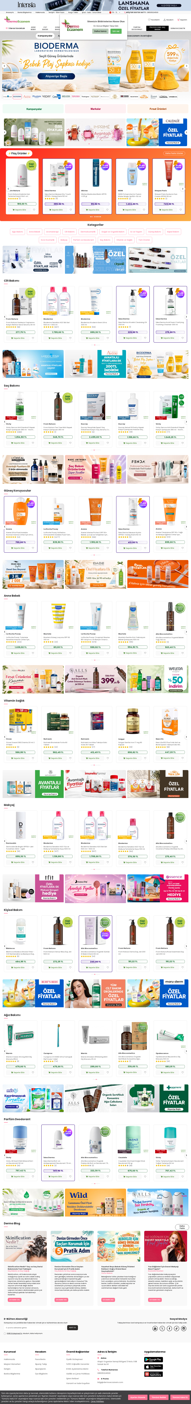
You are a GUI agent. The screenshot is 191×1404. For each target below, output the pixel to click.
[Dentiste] (157, 1099)
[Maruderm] (157, 994)
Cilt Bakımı (45, 28)
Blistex (48, 191)
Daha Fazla (182, 1228)
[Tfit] (33, 890)
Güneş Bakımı (58, 28)
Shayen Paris (124, 191)
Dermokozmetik (178, 28)
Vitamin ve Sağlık (124, 240)
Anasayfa (10, 12)
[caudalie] (34, 132)
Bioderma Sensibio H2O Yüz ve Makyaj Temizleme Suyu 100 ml (94, 849)
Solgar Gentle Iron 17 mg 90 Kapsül (93, 744)
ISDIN (83, 191)
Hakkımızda (40, 12)
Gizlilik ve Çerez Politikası (78, 1374)
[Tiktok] (176, 1331)
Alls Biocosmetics (164, 425)
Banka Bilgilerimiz (25, 12)
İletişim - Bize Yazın (56, 12)
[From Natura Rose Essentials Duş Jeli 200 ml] (132, 931)
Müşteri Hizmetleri (12, 1365)
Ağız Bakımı (17, 232)
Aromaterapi (52, 232)
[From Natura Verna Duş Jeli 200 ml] (95, 931)
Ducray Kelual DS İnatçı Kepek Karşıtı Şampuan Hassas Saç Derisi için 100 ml (93, 429)
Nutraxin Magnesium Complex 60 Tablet (170, 744)
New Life (122, 740)
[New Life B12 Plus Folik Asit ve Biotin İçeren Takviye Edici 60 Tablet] (132, 722)
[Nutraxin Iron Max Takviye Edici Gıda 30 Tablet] (58, 722)
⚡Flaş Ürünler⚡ (19, 154)
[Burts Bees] (33, 994)
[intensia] (95, 5)
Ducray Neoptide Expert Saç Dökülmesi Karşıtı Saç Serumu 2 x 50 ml (57, 429)
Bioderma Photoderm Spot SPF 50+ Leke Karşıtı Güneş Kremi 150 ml (170, 534)
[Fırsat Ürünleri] (157, 109)
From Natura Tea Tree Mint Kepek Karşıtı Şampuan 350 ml (20, 429)
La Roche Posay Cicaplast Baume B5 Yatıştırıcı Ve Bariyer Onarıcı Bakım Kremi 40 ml (58, 639)
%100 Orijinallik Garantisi (77, 1365)
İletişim (7, 1369)
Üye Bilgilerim (41, 1374)
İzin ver (116, 31)
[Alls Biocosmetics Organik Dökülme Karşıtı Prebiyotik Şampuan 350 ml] (170, 407)
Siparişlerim (40, 1369)
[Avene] (95, 66)
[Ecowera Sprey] (156, 132)
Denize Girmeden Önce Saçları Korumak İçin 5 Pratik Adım (69, 1268)
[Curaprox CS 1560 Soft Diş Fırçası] (170, 1036)
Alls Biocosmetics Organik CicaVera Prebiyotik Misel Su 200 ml (132, 849)
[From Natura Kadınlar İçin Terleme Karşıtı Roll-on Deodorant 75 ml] (170, 1140)
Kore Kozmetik (47, 240)
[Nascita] (95, 890)
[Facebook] (169, 1331)
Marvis (47, 1054)
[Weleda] (157, 680)
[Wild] (95, 1203)
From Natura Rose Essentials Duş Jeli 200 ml (132, 954)
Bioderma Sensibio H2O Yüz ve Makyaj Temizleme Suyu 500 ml (19, 849)
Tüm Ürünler (144, 240)
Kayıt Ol (72, 1328)
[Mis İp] (33, 1099)
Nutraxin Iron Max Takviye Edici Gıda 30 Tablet (57, 744)
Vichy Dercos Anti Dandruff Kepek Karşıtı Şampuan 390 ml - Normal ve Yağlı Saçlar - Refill (132, 429)
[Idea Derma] (33, 261)
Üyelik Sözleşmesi (74, 1360)
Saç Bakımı (105, 240)
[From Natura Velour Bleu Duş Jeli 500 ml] (20, 931)
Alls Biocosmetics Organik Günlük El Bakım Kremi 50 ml (58, 954)
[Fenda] (157, 470)
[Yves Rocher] (95, 994)
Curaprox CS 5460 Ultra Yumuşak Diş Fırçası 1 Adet (20, 1059)
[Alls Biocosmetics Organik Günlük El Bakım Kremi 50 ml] (58, 931)
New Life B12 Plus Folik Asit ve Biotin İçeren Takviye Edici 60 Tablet (130, 744)
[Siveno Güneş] (95, 132)
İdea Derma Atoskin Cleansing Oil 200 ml (95, 324)
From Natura (12, 425)
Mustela (10, 635)
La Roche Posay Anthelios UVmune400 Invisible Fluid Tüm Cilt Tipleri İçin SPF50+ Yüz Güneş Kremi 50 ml (20, 534)
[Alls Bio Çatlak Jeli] (95, 680)
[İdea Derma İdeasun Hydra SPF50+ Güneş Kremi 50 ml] (95, 512)
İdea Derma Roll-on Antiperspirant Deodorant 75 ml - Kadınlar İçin (20, 1163)
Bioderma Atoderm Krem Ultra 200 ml (56, 324)
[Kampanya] (33, 109)
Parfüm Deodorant (137, 28)
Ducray (158, 191)
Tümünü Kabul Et (180, 1397)
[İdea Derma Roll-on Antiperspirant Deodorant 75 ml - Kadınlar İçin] (20, 1140)
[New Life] (157, 785)
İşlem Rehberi (72, 1379)
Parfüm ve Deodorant (83, 240)
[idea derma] (157, 575)
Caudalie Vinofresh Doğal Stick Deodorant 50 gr (94, 1163)
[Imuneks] (95, 785)
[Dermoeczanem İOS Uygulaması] (158, 1367)
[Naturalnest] (33, 785)
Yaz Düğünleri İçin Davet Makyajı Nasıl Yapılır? (163, 1268)
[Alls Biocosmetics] (95, 261)
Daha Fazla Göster (174, 154)
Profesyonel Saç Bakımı (157, 28)
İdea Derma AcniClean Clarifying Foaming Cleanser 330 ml (132, 324)
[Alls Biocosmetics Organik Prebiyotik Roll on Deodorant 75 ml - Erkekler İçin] (58, 1140)
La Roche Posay (13, 530)
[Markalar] (95, 109)
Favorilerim (40, 1360)
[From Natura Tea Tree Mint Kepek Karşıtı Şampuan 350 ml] (20, 407)
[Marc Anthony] (95, 470)
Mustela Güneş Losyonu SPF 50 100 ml (19, 639)
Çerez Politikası (97, 1401)
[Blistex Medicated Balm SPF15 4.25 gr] (59, 174)
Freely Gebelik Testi (164, 953)
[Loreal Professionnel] (33, 470)
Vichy (120, 425)
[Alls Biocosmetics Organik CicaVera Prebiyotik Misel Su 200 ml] (132, 826)
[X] (162, 1331)
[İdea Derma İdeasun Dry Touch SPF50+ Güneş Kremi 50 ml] (22, 174)
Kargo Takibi (73, 12)
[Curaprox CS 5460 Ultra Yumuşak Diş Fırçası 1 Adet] (20, 1036)
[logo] (17, 20)
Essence (159, 844)
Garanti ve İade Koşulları (78, 1384)
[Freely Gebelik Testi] (170, 931)
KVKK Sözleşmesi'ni (14, 1334)
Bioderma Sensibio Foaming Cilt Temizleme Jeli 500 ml (169, 324)
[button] (4, 66)
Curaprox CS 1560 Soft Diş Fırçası (170, 1058)
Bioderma (10, 320)
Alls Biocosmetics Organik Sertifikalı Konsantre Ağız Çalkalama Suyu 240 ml (92, 1059)
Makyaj (64, 240)
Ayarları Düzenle (137, 1397)
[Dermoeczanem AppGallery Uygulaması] (158, 1375)
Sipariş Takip (41, 1365)
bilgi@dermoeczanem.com (110, 1383)
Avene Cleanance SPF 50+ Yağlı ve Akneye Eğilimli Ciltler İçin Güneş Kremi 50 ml (131, 534)
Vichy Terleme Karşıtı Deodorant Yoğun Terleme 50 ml (132, 1163)
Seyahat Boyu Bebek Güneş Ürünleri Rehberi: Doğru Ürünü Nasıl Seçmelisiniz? (118, 1269)
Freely (159, 949)
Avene (46, 530)
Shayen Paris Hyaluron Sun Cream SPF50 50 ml (129, 196)
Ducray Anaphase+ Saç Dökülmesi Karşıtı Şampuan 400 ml (168, 196)
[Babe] (95, 575)
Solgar (84, 740)
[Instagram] (183, 1331)
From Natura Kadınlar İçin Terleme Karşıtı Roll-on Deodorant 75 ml (167, 1163)
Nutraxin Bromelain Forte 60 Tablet (18, 744)
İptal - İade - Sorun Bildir (91, 12)
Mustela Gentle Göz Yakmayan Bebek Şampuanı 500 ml (94, 639)
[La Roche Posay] (33, 365)
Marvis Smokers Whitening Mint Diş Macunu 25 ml (57, 1059)
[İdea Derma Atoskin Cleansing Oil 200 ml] (95, 302)
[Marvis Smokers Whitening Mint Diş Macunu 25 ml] (58, 1036)
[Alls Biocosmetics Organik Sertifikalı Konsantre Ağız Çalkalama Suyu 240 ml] (95, 1036)
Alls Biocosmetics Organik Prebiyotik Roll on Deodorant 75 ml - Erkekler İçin (57, 1163)
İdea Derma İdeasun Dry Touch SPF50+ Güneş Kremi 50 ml (21, 196)
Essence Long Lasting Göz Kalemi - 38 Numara (170, 849)
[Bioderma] (157, 365)
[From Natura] (157, 261)
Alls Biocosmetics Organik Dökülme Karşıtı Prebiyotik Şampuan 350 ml (167, 429)
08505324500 (103, 1374)
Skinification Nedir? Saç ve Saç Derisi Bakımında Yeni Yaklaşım (25, 1268)
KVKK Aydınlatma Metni (77, 1369)
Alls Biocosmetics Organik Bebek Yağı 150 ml (132, 639)
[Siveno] (33, 1203)
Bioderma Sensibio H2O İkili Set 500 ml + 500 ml (19, 324)
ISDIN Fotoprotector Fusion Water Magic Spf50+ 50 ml (93, 196)
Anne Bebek (33, 28)
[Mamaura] (33, 680)
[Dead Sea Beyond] (33, 575)
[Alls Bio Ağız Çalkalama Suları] (95, 1099)
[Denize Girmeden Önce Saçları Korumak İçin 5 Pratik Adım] (72, 1247)
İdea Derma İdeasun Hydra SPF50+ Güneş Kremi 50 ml (92, 534)
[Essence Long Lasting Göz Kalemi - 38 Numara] (170, 826)
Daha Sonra (100, 31)
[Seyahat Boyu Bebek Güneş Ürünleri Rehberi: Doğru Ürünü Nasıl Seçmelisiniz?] (118, 1247)
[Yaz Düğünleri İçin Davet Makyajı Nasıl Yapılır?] (165, 1247)
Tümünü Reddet (159, 1397)
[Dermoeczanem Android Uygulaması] (158, 1360)
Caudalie (85, 1158)
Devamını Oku (14, 1300)
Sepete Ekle (20, 210)
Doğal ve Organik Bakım (113, 232)
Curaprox (10, 1054)
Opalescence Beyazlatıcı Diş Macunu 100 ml (130, 1059)
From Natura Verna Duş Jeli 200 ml (94, 954)
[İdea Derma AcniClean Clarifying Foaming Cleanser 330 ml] (132, 302)
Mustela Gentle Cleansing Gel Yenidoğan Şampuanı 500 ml (169, 639)
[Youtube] (155, 1331)
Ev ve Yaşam (136, 232)
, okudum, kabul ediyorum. (25, 1334)
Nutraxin (10, 740)
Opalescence (124, 1054)
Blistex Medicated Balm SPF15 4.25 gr (57, 196)
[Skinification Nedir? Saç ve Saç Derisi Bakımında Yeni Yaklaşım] (25, 1247)
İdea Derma (13, 191)
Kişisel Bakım (173, 232)
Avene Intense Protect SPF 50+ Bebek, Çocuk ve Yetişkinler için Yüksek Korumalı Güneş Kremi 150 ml (58, 534)
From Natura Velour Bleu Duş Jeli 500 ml (20, 954)
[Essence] (157, 890)
